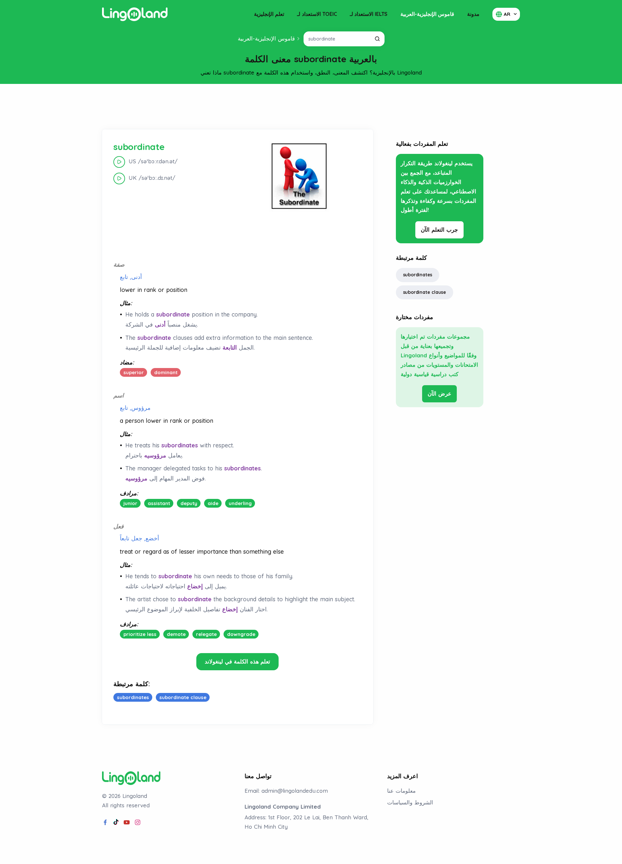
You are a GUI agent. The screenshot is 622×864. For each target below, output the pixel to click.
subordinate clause (424, 292)
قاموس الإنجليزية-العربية (427, 14)
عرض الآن (439, 393)
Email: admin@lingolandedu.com (286, 790)
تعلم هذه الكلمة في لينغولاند (237, 661)
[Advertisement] (311, 106)
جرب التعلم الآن (439, 229)
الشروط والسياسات (410, 802)
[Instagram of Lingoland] (137, 822)
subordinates (417, 275)
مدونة (473, 14)
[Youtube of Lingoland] (126, 822)
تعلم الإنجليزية (269, 14)
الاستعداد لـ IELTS (369, 14)
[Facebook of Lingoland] (105, 822)
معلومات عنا (401, 790)
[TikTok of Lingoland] (116, 822)
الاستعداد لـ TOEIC (317, 14)
